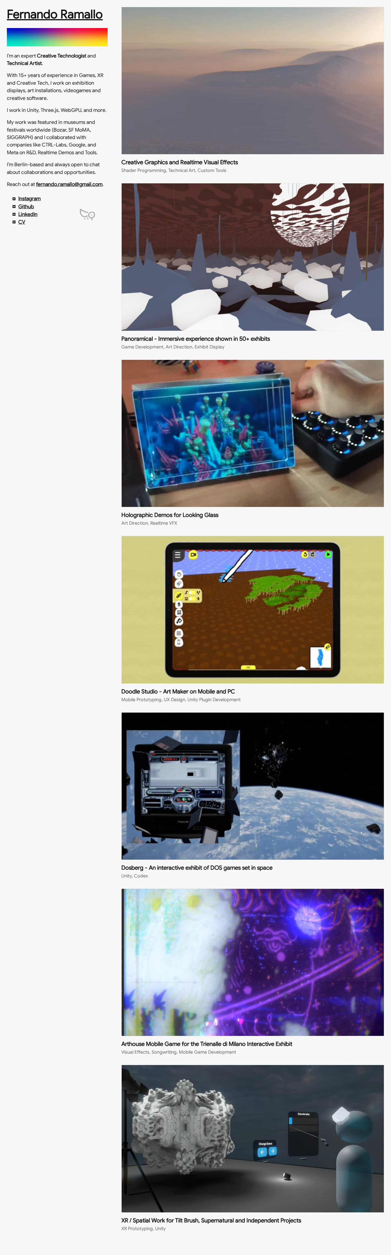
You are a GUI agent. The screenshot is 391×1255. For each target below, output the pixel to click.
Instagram (29, 198)
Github (26, 206)
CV (21, 222)
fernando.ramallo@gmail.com (69, 184)
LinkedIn (27, 214)
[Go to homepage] (57, 40)
